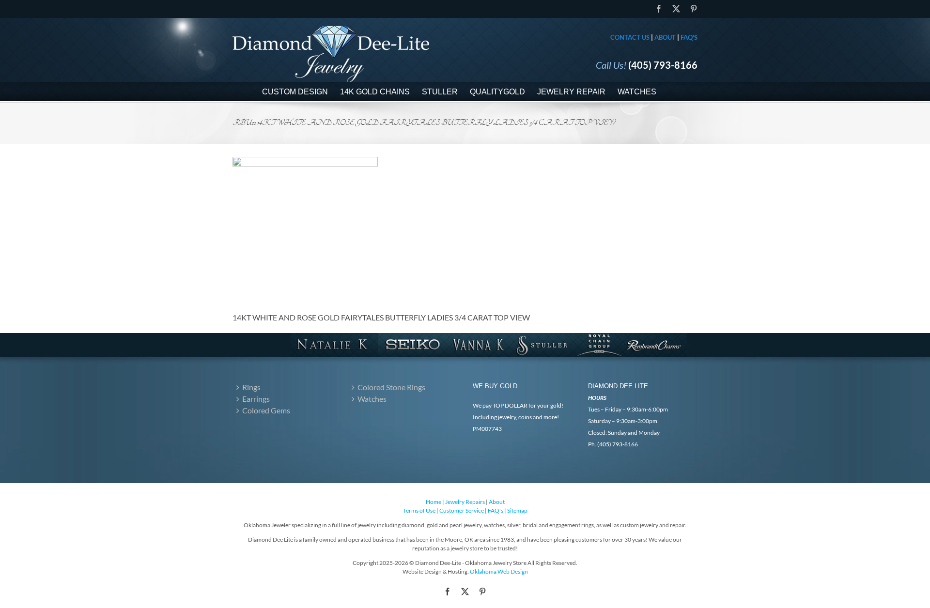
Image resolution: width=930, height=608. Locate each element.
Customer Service (461, 510)
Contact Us (630, 37)
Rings (251, 387)
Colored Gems (266, 410)
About (665, 37)
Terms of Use (419, 510)
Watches (372, 398)
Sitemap (517, 510)
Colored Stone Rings (391, 387)
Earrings (256, 398)
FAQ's (689, 37)
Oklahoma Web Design (499, 571)
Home (433, 501)
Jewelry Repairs (465, 501)
